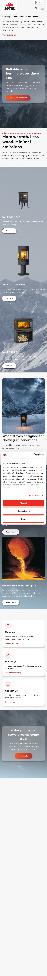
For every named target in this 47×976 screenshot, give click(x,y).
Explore (9, 231)
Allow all (23, 503)
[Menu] (42, 8)
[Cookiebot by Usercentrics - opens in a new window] (33, 455)
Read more (11, 532)
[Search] (36, 8)
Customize (22, 511)
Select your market (18, 98)
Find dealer (23, 756)
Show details (34, 495)
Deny (23, 519)
